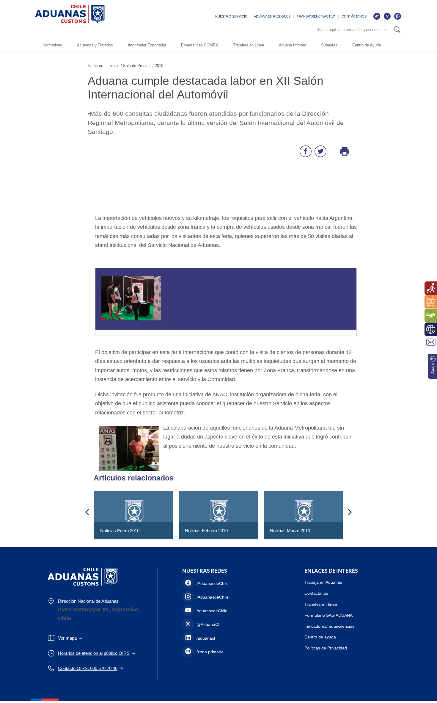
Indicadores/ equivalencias (329, 626)
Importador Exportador (147, 45)
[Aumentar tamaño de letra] (376, 16)
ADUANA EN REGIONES (272, 16)
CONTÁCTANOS (354, 16)
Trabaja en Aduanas (323, 582)
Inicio (113, 65)
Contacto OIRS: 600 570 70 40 (87, 668)
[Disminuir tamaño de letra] (387, 16)
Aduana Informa (292, 45)
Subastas (329, 45)
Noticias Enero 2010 (119, 530)
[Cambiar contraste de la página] (397, 16)
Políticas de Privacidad (325, 648)
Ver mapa (67, 638)
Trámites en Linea (248, 45)
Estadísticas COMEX (199, 45)
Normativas (52, 45)
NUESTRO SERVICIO (231, 16)
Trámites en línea (320, 604)
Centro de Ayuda (366, 45)
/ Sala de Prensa (135, 65)
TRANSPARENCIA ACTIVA (316, 16)
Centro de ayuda (320, 637)
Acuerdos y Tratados (95, 45)
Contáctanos (316, 593)
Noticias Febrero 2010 (206, 530)
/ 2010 (158, 65)
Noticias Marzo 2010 (290, 530)
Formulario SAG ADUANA (328, 615)
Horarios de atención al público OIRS (94, 653)
